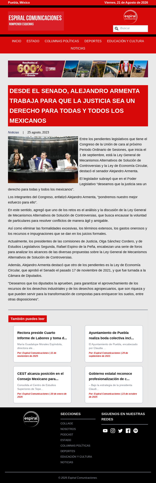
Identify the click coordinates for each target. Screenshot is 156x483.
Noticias (78, 48)
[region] (78, 69)
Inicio (16, 41)
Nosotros (68, 428)
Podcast (66, 434)
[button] (78, 69)
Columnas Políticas (62, 41)
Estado (33, 41)
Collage (66, 423)
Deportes (93, 41)
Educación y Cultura (125, 41)
